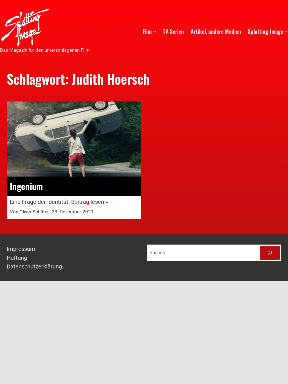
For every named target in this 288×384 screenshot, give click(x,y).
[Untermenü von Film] (154, 31)
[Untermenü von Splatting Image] (286, 31)
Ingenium (26, 186)
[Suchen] (270, 253)
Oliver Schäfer (34, 211)
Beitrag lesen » (89, 202)
